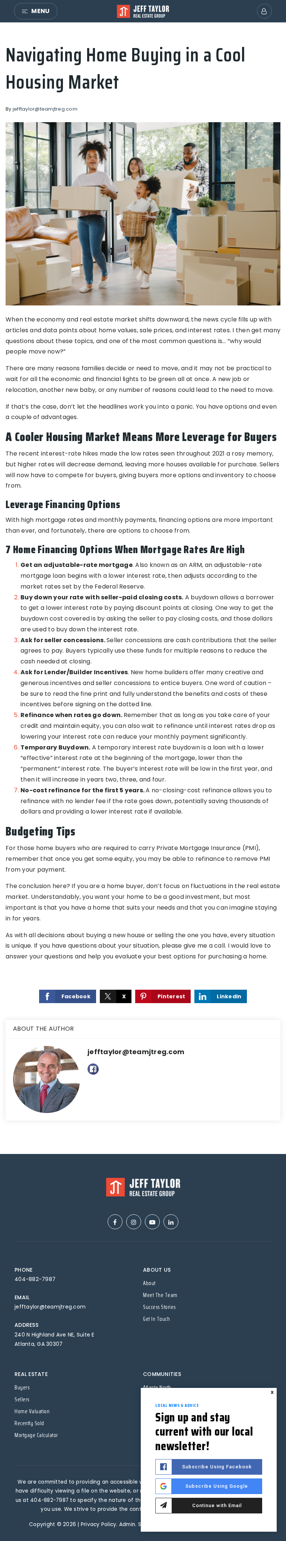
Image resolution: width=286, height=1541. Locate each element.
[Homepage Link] (143, 10)
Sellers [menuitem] (22, 1399)
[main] (143, 588)
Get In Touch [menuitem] (156, 1319)
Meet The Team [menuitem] (160, 1295)
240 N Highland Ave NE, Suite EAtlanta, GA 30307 (55, 1339)
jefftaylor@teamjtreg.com (45, 108)
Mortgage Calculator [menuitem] (36, 1435)
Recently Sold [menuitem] (29, 1423)
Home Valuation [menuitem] (32, 1411)
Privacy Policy (99, 1524)
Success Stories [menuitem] (159, 1307)
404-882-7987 (35, 1279)
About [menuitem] (149, 1283)
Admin (127, 1524)
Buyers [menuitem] (22, 1387)
